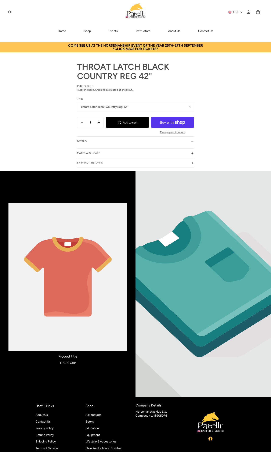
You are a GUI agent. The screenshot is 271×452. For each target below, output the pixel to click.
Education (92, 428)
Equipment (93, 435)
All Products (93, 415)
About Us (42, 415)
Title (80, 99)
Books (90, 421)
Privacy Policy (45, 428)
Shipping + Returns (90, 162)
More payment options (172, 132)
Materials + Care (88, 153)
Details (82, 141)
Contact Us (43, 421)
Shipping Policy (46, 441)
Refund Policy (45, 435)
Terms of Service (47, 448)
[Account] (248, 12)
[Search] (9, 12)
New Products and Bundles (104, 448)
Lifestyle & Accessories (101, 441)
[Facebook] (210, 438)
